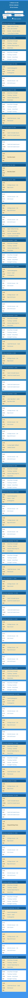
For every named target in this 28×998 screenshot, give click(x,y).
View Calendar (15, 5)
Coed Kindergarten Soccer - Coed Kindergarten (12, 70)
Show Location (17, 19)
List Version (15, 7)
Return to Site (14, 2)
